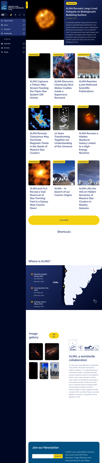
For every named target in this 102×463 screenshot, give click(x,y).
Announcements (83, 54)
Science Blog (71, 3)
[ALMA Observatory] (13, 5)
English (3, 14)
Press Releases (34, 54)
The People (57, 106)
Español (6, 14)
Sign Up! (58, 456)
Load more (64, 220)
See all (54, 335)
